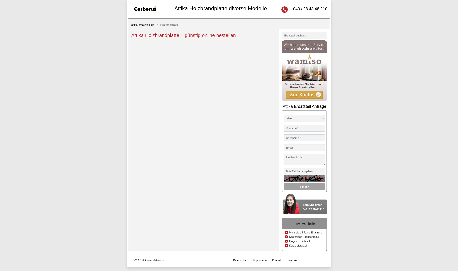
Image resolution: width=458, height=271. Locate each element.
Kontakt (276, 260)
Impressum (260, 260)
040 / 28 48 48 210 (310, 8)
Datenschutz (240, 260)
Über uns (291, 260)
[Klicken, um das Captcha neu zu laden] (304, 178)
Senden (304, 186)
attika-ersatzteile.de (142, 24)
